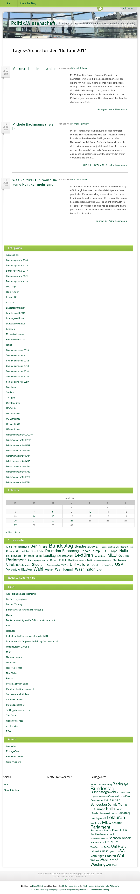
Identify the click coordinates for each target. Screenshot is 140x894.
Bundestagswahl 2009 (17, 260)
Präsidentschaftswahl (102, 560)
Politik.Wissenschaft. (34, 22)
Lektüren (10, 328)
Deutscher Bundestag (62, 550)
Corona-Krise (22, 551)
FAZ (8, 625)
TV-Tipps (10, 397)
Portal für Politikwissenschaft (20, 689)
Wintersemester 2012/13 (18, 450)
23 (72, 520)
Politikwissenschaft (15, 339)
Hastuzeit (10, 630)
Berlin (35, 546)
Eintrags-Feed (13, 751)
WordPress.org (13, 761)
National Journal (14, 657)
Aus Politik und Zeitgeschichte (21, 593)
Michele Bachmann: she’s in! (32, 126)
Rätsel (9, 344)
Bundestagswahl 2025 (17, 281)
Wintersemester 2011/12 (18, 445)
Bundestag (61, 545)
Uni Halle (77, 564)
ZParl (99, 570)
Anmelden (11, 745)
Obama (123, 555)
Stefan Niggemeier (15, 704)
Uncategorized (13, 402)
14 (34, 516)
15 (53, 516)
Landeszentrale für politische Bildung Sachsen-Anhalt (32, 641)
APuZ (9, 546)
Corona (10, 551)
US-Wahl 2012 (100, 165)
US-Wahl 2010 (13, 413)
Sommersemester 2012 (17, 360)
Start (9, 3)
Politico (9, 678)
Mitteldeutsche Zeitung (17, 646)
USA (119, 564)
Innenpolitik (101, 220)
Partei (53, 560)
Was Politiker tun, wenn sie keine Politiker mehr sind (34, 182)
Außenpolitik (12, 254)
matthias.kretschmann (76, 876)
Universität (92, 564)
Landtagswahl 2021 (15, 318)
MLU (112, 555)
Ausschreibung (21, 546)
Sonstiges (102, 109)
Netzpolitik (11, 662)
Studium (10, 392)
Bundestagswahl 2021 (17, 276)
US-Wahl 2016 (13, 424)
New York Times (14, 667)
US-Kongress (106, 564)
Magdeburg (100, 555)
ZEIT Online (12, 726)
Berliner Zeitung (14, 604)
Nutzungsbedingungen (50, 889)
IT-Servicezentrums (70, 885)
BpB (45, 546)
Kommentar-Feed (14, 756)
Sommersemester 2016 (17, 376)
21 (34, 520)
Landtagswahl (65, 555)
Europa (113, 551)
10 (90, 511)
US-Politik (86, 165)
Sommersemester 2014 (17, 371)
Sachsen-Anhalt (120, 837)
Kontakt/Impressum (69, 889)
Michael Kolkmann (80, 68)
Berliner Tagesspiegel (16, 599)
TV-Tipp (64, 565)
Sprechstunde (23, 564)
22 (53, 520)
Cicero (9, 614)
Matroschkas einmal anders (35, 68)
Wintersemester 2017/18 (18, 471)
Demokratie (37, 551)
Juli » (17, 532)
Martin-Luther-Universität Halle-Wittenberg (101, 885)
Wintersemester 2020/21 (18, 482)
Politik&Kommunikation (17, 683)
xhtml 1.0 (71, 879)
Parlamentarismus (38, 560)
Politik (63, 560)
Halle (123, 550)
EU (104, 550)
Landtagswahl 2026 (15, 323)
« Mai (9, 532)
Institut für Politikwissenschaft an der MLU (27, 636)
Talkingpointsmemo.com (18, 710)
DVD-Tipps (11, 286)
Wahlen (49, 569)
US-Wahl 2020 (13, 429)
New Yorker (11, 673)
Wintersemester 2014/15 (18, 461)
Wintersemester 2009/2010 (19, 434)
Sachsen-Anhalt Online (17, 694)
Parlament (16, 559)
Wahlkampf (64, 569)
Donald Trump (117, 804)
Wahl (38, 568)
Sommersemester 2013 (17, 365)
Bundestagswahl (87, 546)
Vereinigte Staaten (19, 569)
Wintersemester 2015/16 (18, 466)
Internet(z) (11, 302)
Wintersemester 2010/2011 (19, 439)
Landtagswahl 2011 (15, 307)
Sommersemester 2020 (17, 381)
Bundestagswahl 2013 (17, 265)
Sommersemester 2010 (17, 350)
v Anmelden (128, 8)
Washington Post (14, 720)
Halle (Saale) (12, 291)
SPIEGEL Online (14, 699)
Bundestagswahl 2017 (17, 270)
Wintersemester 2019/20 (18, 476)
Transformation (53, 565)
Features (35, 889)
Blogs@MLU (37, 885)
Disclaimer (83, 889)
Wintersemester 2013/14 (18, 455)
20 (15, 520)
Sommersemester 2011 (17, 355)
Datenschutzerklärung (99, 889)
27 (15, 525)
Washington (85, 569)
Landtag (49, 555)
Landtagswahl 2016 (15, 313)
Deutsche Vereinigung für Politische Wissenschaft (30, 620)
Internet (29, 556)
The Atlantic (12, 715)
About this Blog (27, 3)
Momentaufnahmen (15, 334)
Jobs (39, 555)
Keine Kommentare (118, 109)
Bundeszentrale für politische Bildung (117, 547)
